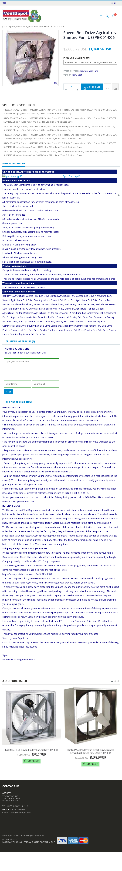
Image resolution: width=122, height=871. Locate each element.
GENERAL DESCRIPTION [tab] (13, 163)
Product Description (76, 57)
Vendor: (67, 74)
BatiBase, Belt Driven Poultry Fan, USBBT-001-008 (31, 749)
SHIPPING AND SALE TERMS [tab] (19, 402)
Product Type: (70, 70)
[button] (112, 681)
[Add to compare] (115, 87)
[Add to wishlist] (107, 87)
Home (3, 27)
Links (114, 3)
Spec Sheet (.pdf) (72, 176)
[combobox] (90, 62)
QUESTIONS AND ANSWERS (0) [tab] (20, 341)
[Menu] (101, 16)
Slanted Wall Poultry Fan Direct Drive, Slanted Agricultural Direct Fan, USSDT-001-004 (90, 751)
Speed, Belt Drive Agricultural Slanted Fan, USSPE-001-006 (91, 35)
